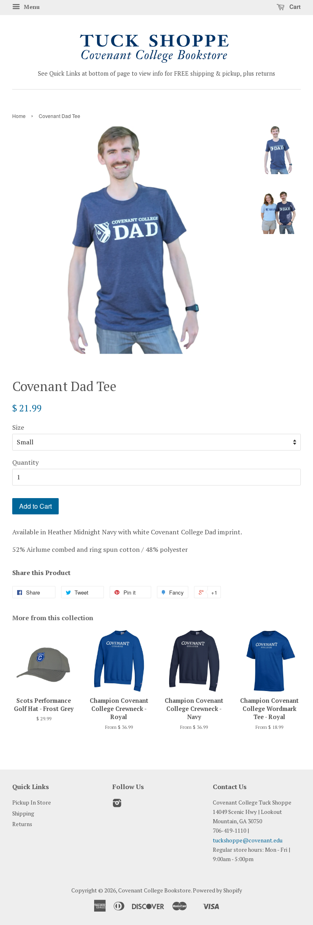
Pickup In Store (31, 802)
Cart (294, 6)
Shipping (23, 813)
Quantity (25, 462)
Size (18, 427)
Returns (22, 824)
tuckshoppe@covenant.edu (247, 840)
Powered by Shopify (217, 890)
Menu (31, 7)
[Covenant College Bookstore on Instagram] (116, 804)
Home (19, 115)
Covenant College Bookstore (154, 890)
